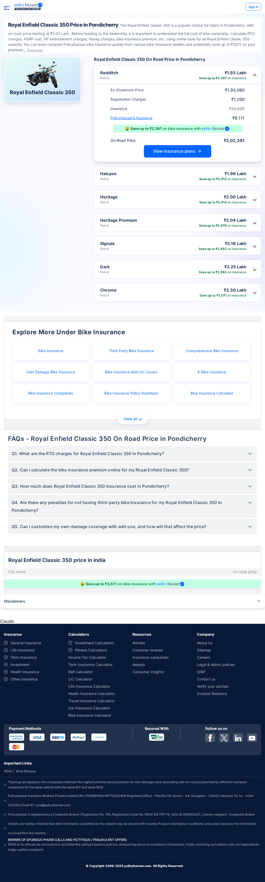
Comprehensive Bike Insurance (212, 351)
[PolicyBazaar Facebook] (210, 737)
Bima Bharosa (26, 771)
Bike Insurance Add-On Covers (131, 372)
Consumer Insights (148, 672)
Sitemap (204, 650)
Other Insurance (24, 679)
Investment (20, 664)
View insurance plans (174, 151)
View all (130, 419)
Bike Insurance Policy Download (131, 393)
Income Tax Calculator (87, 657)
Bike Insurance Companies (50, 393)
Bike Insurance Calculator (211, 393)
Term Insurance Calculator (90, 664)
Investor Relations (212, 693)
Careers (203, 657)
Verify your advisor (213, 686)
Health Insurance (25, 672)
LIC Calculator (80, 679)
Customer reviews (147, 650)
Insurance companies (150, 657)
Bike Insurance (50, 351)
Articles (138, 643)
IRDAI (8, 771)
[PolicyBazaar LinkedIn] (238, 737)
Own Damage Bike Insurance (50, 372)
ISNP (201, 672)
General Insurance (26, 643)
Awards (138, 664)
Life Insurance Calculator (89, 686)
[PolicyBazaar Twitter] (224, 737)
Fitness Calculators (91, 650)
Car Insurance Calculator (89, 708)
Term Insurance (24, 657)
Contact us (206, 679)
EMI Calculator (80, 672)
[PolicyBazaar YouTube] (252, 737)
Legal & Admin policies (216, 664)
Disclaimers (14, 601)
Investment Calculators (94, 643)
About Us (204, 643)
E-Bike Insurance (212, 372)
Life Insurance (22, 650)
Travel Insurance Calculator (91, 701)
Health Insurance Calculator (91, 693)
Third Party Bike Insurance (131, 351)
